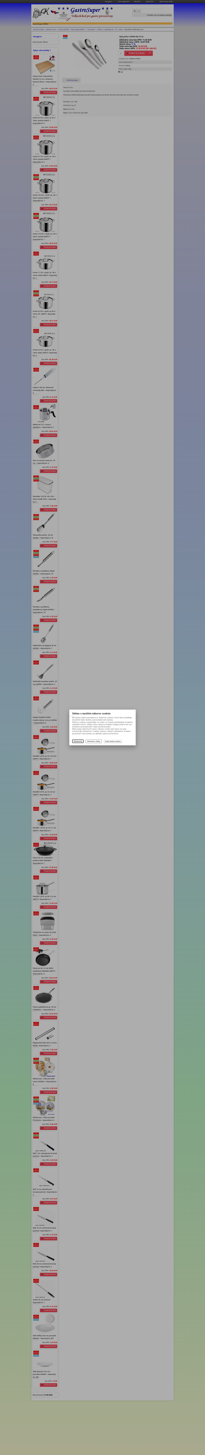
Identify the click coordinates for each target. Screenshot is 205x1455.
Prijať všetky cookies (113, 741)
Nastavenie (78, 741)
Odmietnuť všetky (93, 741)
